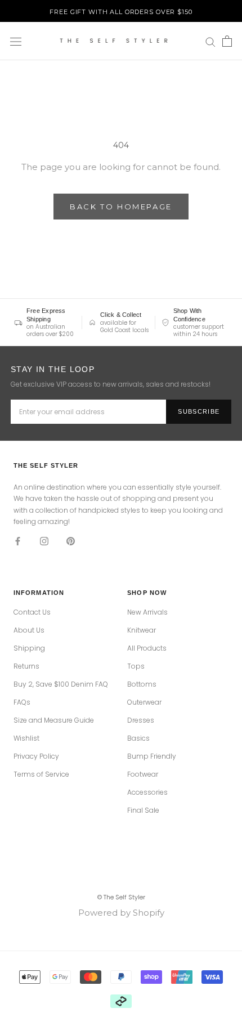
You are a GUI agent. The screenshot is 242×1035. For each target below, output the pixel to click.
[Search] (210, 42)
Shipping (29, 648)
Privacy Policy (36, 756)
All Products (147, 648)
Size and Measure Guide (54, 720)
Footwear (142, 774)
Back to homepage (121, 206)
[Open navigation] (15, 41)
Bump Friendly (151, 756)
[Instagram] (44, 541)
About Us (29, 630)
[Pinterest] (70, 541)
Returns (26, 666)
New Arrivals (147, 612)
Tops (136, 666)
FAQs (22, 702)
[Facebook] (18, 541)
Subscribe (198, 411)
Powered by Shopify (121, 912)
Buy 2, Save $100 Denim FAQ (61, 684)
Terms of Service (41, 774)
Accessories (147, 792)
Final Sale (143, 810)
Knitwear (141, 630)
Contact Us (32, 612)
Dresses (140, 720)
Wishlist (26, 738)
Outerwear (144, 702)
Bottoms (141, 684)
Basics (138, 738)
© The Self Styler (121, 897)
